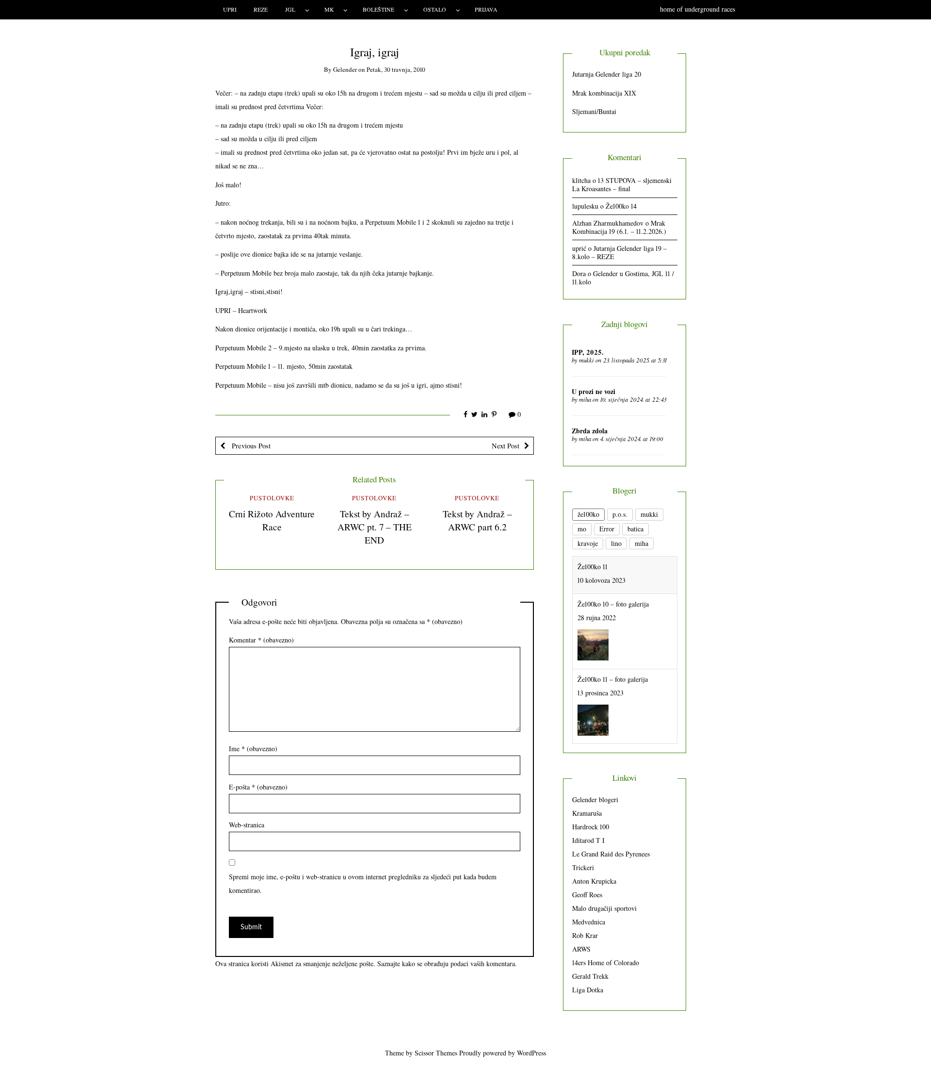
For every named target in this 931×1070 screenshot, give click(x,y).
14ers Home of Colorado (605, 962)
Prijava (486, 9)
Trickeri (583, 867)
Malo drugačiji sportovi (604, 908)
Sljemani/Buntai (594, 111)
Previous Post (250, 445)
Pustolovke (272, 498)
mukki (586, 360)
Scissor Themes (436, 1052)
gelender (345, 69)
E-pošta (258, 786)
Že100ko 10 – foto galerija (613, 566)
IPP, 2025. (588, 352)
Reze (261, 9)
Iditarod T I (588, 840)
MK (329, 9)
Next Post (505, 445)
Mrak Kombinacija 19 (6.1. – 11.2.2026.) (619, 227)
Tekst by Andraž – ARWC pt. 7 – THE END (374, 527)
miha (585, 399)
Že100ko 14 (621, 206)
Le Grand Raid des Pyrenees (611, 853)
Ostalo (434, 9)
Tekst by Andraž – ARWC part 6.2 (477, 520)
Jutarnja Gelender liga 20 (606, 74)
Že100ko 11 (593, 717)
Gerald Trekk (590, 976)
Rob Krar (585, 935)
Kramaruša (587, 813)
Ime (253, 748)
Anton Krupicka (594, 881)
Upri (230, 9)
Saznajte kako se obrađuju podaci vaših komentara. (447, 963)
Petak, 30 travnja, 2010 (396, 69)
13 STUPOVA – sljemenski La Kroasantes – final (622, 184)
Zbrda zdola (590, 431)
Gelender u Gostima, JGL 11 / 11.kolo (623, 277)
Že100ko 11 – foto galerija (613, 641)
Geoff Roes (587, 894)
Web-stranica (246, 824)
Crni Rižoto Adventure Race (272, 520)
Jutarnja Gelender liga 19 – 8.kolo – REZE (619, 252)
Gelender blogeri (595, 799)
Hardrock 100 (590, 826)
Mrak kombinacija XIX (604, 93)
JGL (290, 9)
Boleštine (378, 9)
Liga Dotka (587, 989)
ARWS (581, 949)
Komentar (261, 639)
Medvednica (588, 921)
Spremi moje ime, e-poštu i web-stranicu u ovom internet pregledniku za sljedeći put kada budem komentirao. (363, 883)
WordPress (531, 1052)
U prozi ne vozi (593, 391)
